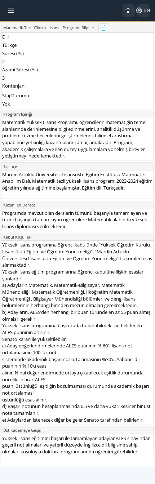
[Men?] (11, 10)
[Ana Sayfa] (129, 10)
